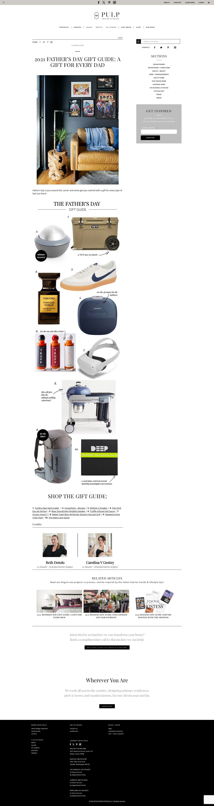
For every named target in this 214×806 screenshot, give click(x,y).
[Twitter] (44, 42)
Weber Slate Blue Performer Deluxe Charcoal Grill (76, 514)
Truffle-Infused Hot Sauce (102, 511)
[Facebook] (40, 42)
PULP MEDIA (126, 27)
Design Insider (159, 64)
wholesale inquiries (115, 731)
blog (110, 728)
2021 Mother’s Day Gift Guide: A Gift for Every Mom (59, 616)
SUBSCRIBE (190, 2)
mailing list (74, 731)
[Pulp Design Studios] (107, 15)
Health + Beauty (159, 71)
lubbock (34, 753)
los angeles (35, 748)
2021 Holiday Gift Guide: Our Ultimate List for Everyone (106, 616)
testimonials (35, 731)
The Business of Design (159, 88)
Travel (159, 94)
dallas (33, 742)
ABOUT (167, 2)
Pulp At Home (159, 78)
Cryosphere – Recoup (74, 508)
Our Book (150, 27)
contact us (73, 728)
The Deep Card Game (59, 517)
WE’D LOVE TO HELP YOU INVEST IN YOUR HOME (107, 647)
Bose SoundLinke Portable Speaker (68, 511)
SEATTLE (99, 27)
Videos (159, 98)
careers (34, 734)
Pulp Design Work (159, 81)
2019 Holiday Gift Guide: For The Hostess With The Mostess (153, 616)
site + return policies (116, 734)
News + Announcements (159, 74)
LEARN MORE (107, 706)
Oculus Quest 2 (39, 514)
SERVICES (77, 27)
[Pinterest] (47, 42)
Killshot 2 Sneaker (98, 508)
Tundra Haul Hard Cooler (47, 508)
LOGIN (201, 2)
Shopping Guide (77, 45)
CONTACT (178, 2)
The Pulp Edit (159, 91)
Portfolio (64, 27)
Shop (138, 27)
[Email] (51, 42)
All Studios (111, 27)
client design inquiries (39, 728)
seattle (33, 745)
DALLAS (89, 27)
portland (34, 750)
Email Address (150, 128)
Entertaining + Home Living (159, 68)
